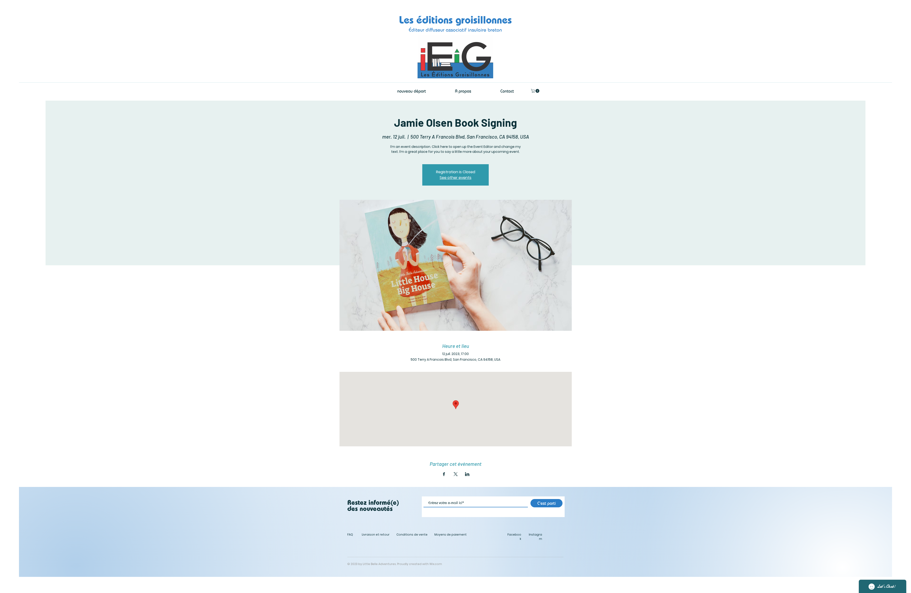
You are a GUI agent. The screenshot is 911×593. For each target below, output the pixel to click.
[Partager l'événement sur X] (455, 474)
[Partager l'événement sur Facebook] (444, 474)
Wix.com (435, 564)
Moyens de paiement (450, 534)
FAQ (350, 534)
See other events (455, 177)
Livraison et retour (376, 534)
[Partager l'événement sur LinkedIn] (467, 474)
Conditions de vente (412, 534)
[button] (535, 91)
